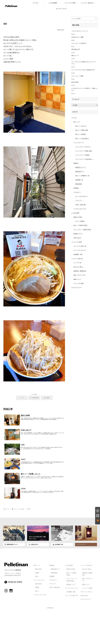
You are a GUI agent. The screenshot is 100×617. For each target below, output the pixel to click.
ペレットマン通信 (78, 283)
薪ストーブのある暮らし (82, 138)
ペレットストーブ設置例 (82, 155)
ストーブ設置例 (79, 221)
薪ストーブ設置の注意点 (80, 225)
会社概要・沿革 (77, 254)
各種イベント (77, 279)
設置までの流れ (77, 217)
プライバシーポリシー (87, 592)
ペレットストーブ (78, 142)
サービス (74, 118)
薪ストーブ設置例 (80, 134)
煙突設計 (76, 163)
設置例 (37, 573)
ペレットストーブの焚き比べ (79, 43)
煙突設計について (80, 167)
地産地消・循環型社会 (79, 271)
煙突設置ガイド (79, 171)
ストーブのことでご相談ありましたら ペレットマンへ (83, 63)
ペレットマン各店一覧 (79, 246)
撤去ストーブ (75, 55)
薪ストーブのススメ (81, 126)
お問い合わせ (77, 238)
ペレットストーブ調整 (77, 76)
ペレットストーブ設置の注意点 (82, 229)
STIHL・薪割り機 (80, 204)
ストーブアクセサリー (81, 196)
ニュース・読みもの (77, 258)
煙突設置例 (78, 184)
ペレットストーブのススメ (83, 147)
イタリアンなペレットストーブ (79, 31)
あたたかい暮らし (78, 267)
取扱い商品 (38, 569)
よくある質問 (75, 213)
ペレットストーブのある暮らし (84, 159)
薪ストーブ (76, 122)
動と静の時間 (75, 82)
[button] (96, 18)
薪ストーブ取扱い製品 (81, 130)
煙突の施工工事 (75, 49)
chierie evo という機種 (77, 37)
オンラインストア (76, 287)
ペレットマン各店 (76, 242)
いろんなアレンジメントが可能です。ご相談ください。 (84, 89)
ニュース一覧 (77, 262)
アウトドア (78, 200)
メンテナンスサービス (79, 209)
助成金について (77, 233)
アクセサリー (77, 192)
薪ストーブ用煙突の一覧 (82, 175)
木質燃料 (76, 188)
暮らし (37, 576)
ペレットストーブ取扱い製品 (83, 151)
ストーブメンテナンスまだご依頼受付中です (83, 70)
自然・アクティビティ (79, 275)
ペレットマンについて (79, 250)
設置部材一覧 (79, 180)
